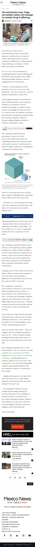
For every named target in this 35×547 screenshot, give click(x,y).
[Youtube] (29, 535)
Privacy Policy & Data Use (11, 531)
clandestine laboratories (17, 89)
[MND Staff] (3, 21)
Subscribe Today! (17, 426)
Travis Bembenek (16, 458)
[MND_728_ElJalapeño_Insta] (17, 128)
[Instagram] (25, 478)
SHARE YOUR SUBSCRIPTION (20, 515)
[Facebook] (10, 478)
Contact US (6, 529)
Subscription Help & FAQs (11, 524)
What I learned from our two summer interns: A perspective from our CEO (22, 454)
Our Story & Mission (9, 513)
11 (32, 460)
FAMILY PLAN (6, 515)
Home (3, 8)
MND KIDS (5, 517)
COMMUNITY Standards (10, 526)
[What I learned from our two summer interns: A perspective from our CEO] (6, 455)
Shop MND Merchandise (10, 522)
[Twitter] (15, 478)
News (7, 8)
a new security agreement (17, 353)
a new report (8, 71)
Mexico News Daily (9, 544)
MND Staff (8, 20)
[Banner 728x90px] (17, 240)
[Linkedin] (20, 478)
